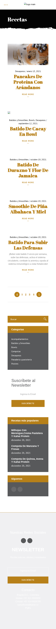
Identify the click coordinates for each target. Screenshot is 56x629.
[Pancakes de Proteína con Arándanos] (28, 54)
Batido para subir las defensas (28, 245)
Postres (14, 363)
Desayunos (20, 71)
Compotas (16, 351)
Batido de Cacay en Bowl (28, 131)
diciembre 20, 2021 (20, 440)
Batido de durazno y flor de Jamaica (28, 170)
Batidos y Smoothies (18, 120)
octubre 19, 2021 (38, 159)
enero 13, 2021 (34, 71)
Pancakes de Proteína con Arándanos (28, 81)
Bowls (32, 120)
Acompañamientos (19, 339)
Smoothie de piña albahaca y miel (28, 209)
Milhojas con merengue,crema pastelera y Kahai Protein (27, 433)
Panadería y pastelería (21, 359)
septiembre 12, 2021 (28, 123)
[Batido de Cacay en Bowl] (9, 112)
